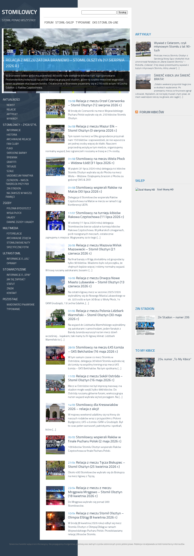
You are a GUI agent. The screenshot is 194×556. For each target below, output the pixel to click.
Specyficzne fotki (18, 247)
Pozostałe (10, 299)
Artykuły (12, 114)
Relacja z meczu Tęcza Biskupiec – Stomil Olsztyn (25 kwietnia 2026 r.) (96, 464)
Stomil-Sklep (64, 22)
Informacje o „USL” (18, 259)
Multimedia (10, 228)
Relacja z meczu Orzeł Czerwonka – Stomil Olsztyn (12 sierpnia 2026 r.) (96, 103)
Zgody (7, 203)
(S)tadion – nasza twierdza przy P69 (17, 182)
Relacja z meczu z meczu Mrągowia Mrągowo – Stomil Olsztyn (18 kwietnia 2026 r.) (95, 492)
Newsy (11, 105)
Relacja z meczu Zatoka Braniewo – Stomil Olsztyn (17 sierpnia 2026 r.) (65, 63)
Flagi (10, 148)
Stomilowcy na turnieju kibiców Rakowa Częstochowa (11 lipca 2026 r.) (96, 215)
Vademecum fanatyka (20, 175)
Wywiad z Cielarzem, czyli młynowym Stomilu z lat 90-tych (172, 46)
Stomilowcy (19, 12)
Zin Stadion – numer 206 (173, 317)
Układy (11, 217)
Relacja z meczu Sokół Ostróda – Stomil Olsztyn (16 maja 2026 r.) (95, 378)
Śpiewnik (12, 157)
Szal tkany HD (165, 189)
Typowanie (83, 22)
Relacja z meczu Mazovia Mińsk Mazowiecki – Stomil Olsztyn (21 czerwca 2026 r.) (94, 249)
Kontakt (12, 293)
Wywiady (12, 118)
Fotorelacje (14, 233)
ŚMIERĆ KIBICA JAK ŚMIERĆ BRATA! (172, 77)
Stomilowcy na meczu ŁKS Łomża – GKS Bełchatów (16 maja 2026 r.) (96, 349)
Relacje (11, 109)
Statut (11, 284)
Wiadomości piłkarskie (20, 304)
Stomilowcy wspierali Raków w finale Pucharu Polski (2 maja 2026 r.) (94, 439)
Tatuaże (11, 166)
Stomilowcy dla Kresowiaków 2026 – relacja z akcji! (93, 407)
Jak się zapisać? (16, 279)
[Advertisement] (164, 146)
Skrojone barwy (17, 153)
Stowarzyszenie (14, 269)
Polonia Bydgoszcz (19, 208)
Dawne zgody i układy (20, 222)
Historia (12, 135)
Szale (10, 171)
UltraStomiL (12, 253)
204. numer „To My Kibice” (174, 359)
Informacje (14, 130)
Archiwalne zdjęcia (19, 238)
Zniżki (10, 288)
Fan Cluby (13, 144)
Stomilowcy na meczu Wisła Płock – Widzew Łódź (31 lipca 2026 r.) (96, 161)
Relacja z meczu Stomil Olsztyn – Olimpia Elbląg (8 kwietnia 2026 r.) (96, 515)
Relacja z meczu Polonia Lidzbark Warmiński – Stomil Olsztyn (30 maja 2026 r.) (96, 315)
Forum (49, 22)
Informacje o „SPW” (19, 275)
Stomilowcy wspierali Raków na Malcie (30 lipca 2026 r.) (95, 189)
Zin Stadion (14, 188)
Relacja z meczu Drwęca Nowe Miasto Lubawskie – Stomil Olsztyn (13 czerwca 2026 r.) (96, 282)
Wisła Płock (14, 213)
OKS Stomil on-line (105, 22)
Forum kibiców (152, 112)
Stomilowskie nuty (18, 242)
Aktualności (11, 99)
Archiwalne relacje (19, 139)
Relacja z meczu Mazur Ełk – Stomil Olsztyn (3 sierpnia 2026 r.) (92, 128)
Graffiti (11, 162)
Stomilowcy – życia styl (20, 125)
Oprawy (11, 263)
